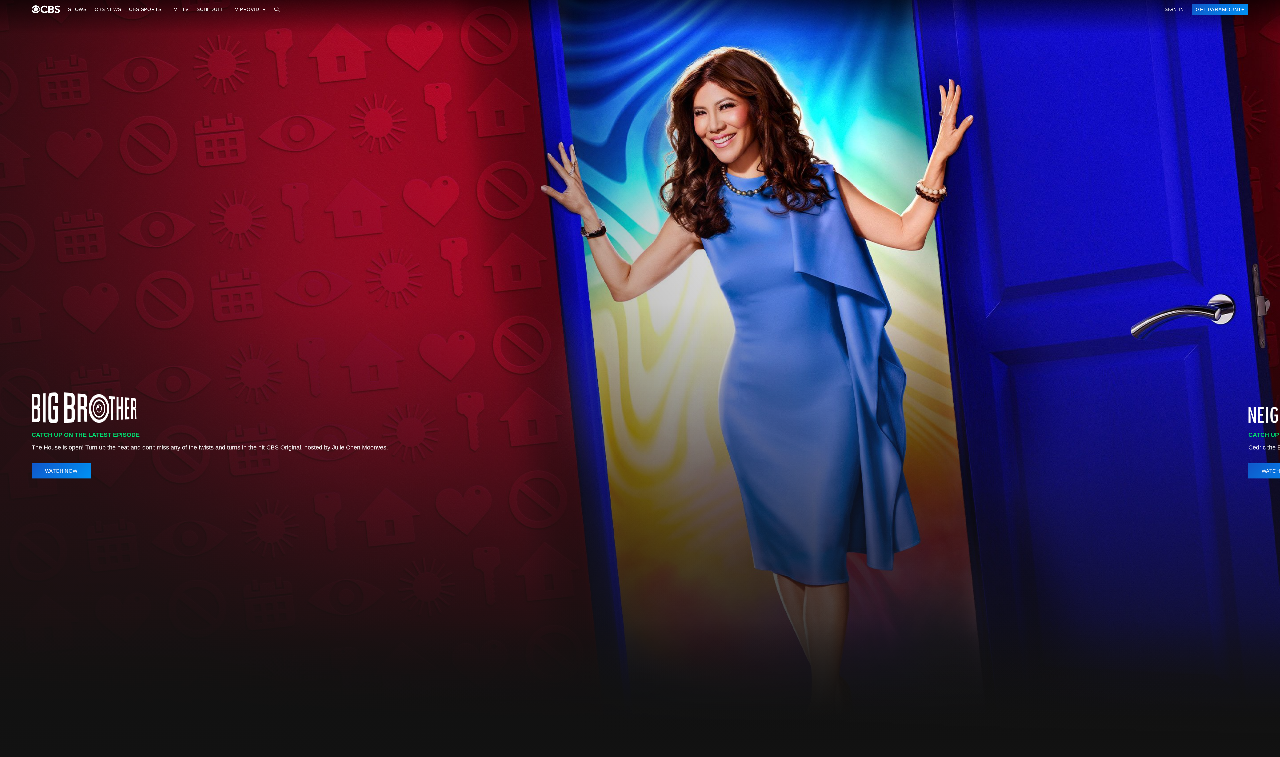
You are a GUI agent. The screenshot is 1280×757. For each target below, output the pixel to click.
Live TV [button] (173, 9)
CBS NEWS (106, 9)
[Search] (267, 9)
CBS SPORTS (141, 9)
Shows (77, 9)
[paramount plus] (46, 9)
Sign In (1177, 9)
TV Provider (240, 9)
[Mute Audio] (1240, 470)
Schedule (203, 9)
